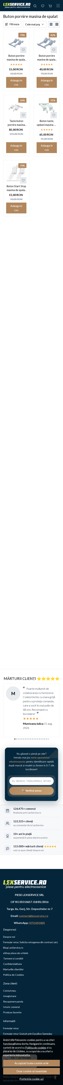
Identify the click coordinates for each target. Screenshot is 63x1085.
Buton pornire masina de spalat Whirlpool (16, 58)
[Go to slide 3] (18, 739)
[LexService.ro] (16, 5)
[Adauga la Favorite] (23, 49)
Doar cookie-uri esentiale (31, 1071)
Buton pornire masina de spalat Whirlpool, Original (46, 58)
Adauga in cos (16, 82)
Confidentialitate (12, 963)
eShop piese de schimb (15, 953)
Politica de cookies (35, 1047)
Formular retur (11, 1028)
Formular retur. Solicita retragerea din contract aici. (30, 942)
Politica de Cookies (13, 974)
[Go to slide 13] (35, 739)
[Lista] (51, 24)
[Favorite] (43, 5)
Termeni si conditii (13, 958)
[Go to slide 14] (37, 739)
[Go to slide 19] (46, 739)
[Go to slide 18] (44, 739)
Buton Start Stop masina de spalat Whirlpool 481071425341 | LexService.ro (16, 188)
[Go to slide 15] (39, 739)
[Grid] (57, 24)
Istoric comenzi (11, 1006)
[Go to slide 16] (41, 739)
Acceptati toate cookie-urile (31, 1063)
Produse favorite (12, 1012)
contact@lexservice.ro (33, 915)
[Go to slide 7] (25, 739)
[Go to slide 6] (23, 739)
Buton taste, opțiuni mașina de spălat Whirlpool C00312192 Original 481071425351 (47, 123)
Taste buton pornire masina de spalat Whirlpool (16, 123)
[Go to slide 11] (32, 739)
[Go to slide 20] (48, 739)
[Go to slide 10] (30, 739)
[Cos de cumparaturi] (50, 5)
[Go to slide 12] (34, 739)
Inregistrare (9, 996)
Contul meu (9, 990)
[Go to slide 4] (20, 739)
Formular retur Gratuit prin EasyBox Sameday (27, 1033)
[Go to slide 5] (21, 739)
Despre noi (9, 936)
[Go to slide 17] (42, 739)
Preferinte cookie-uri (31, 1078)
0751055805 (37, 922)
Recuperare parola (13, 1001)
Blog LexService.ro (13, 947)
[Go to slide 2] (16, 739)
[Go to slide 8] (27, 739)
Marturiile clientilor (13, 969)
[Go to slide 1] (14, 739)
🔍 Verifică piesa (31, 790)
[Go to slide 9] (28, 739)
